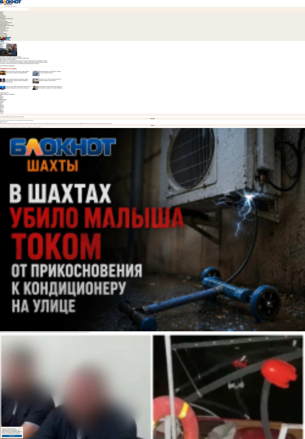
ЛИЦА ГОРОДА (3, 21)
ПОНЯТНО (12, 436)
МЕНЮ (1, 12)
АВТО (1, 13)
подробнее (12, 94)
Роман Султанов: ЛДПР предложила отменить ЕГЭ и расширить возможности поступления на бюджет (58, 123)
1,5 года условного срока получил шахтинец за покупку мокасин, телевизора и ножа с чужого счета (21, 127)
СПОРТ (1, 32)
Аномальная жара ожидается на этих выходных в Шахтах (78, 332)
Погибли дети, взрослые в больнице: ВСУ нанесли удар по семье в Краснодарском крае (19, 123)
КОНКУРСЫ (3, 17)
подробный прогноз (4, 94)
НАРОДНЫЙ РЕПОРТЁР (6, 22)
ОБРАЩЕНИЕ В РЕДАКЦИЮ (7, 25)
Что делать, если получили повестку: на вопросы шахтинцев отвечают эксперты (19, 63)
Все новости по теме (5, 59)
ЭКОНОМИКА (3, 33)
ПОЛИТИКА (3, 29)
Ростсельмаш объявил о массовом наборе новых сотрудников (12, 116)
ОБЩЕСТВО (3, 26)
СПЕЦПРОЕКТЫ (4, 30)
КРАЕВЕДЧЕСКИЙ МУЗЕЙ (6, 18)
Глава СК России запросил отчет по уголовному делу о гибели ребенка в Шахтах (17, 120)
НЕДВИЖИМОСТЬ (4, 24)
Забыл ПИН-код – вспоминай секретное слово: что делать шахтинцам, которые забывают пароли (23, 60)
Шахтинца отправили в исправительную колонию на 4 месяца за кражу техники (49, 332)
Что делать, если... (4, 43)
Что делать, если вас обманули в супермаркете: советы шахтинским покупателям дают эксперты (23, 62)
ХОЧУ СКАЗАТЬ (4, 35)
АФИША (2, 14)
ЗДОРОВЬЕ (3, 16)
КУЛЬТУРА (2, 20)
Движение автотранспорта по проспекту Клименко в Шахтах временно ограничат (96, 123)
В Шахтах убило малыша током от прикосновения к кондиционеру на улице (16, 332)
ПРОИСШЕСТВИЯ (4, 28)
